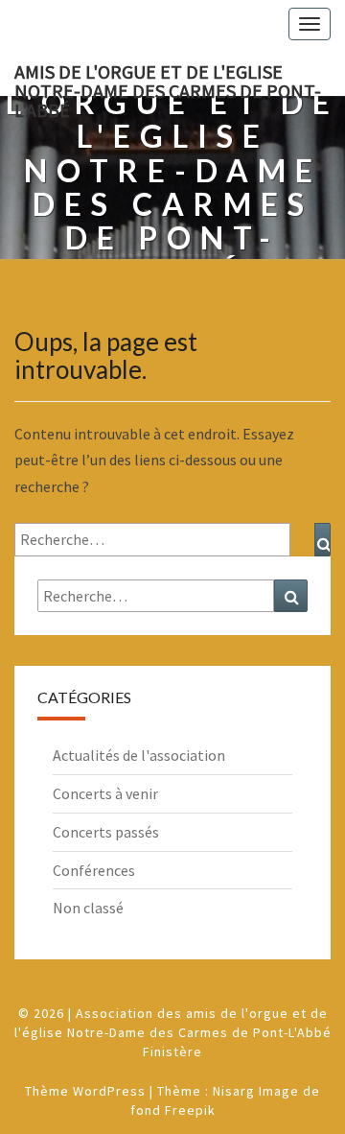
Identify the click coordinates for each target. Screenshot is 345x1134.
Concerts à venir (105, 793)
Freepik (190, 1110)
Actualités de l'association (139, 755)
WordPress (109, 1090)
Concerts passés (106, 831)
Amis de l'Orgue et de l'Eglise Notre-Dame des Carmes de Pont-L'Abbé (167, 77)
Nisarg (234, 1090)
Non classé (88, 907)
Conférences (94, 870)
